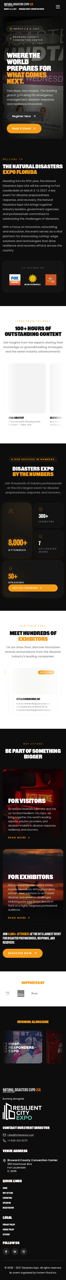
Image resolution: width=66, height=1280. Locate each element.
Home (5, 1188)
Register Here (21, 116)
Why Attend (8, 1193)
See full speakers (25, 587)
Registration (8, 1207)
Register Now (20, 953)
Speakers (7, 1202)
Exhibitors (7, 1198)
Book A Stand (21, 128)
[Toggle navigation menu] (58, 7)
